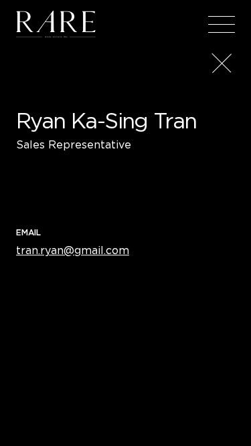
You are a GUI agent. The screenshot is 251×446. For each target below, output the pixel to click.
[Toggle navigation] (221, 24)
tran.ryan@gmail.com (72, 250)
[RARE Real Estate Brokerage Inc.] (56, 24)
